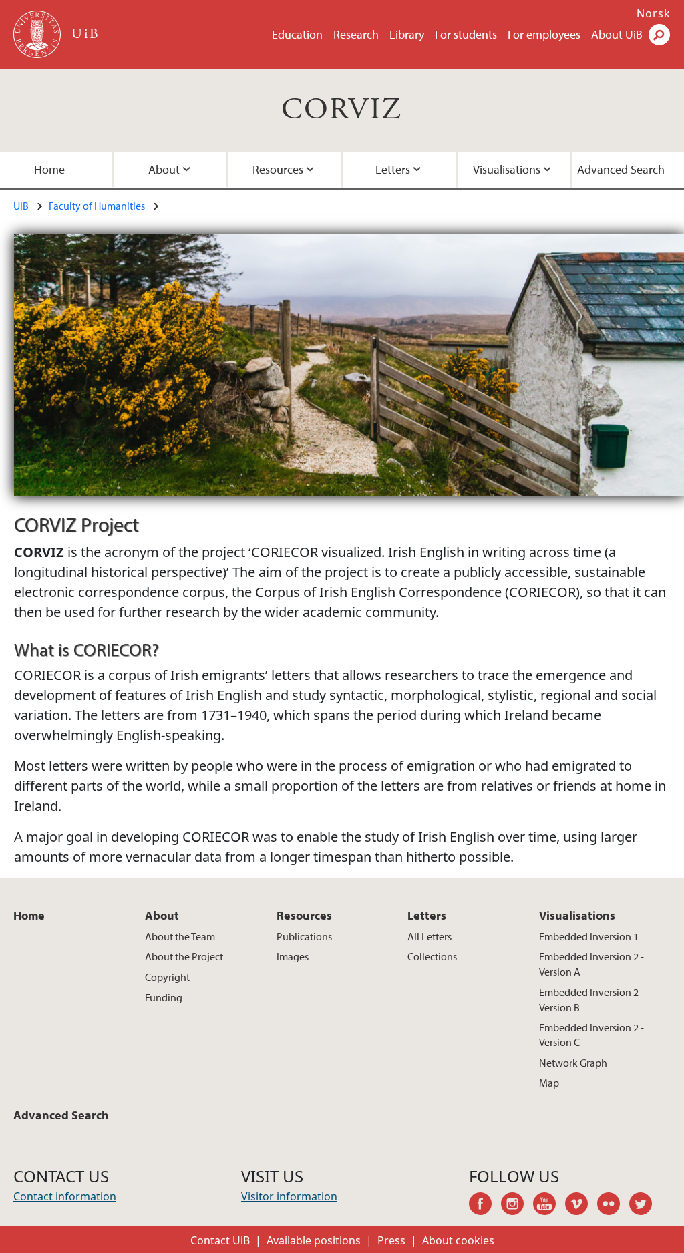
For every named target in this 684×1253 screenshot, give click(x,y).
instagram (517, 1205)
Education (297, 34)
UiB (21, 205)
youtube (549, 1205)
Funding (163, 997)
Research (356, 34)
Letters (392, 169)
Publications (304, 936)
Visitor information (289, 1196)
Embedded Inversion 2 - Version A (591, 964)
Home (49, 169)
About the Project (184, 956)
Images (293, 956)
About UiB (617, 34)
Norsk (654, 13)
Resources (277, 169)
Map (549, 1082)
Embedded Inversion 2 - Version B (591, 999)
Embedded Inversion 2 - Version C (591, 1035)
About (164, 169)
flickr (613, 1205)
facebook (485, 1205)
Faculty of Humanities (97, 205)
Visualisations (506, 169)
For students (466, 34)
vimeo (581, 1205)
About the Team (180, 936)
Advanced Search (621, 169)
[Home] (38, 34)
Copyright (167, 977)
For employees (544, 34)
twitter (645, 1205)
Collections (432, 956)
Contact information (64, 1196)
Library (406, 34)
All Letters (429, 936)
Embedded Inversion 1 (589, 936)
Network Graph (573, 1062)
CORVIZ (341, 110)
